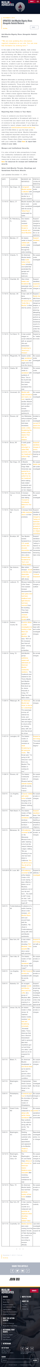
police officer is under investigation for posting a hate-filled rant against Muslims (26, 629)
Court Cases (6, 1337)
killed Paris (26, 211)
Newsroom (7, 1343)
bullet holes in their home (25, 262)
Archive (5, 28)
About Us (25, 1301)
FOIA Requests (7, 1339)
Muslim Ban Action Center (10, 1326)
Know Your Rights (8, 1335)
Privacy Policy (13, 1364)
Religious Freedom (8, 1304)
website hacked (26, 784)
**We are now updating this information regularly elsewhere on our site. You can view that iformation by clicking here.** (19, 43)
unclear (35, 1111)
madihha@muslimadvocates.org (23, 128)
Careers (24, 1306)
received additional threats (24, 617)
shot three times (26, 1067)
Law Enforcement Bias (9, 1307)
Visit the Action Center (8, 1319)
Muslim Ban (6, 1302)
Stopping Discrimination (9, 1314)
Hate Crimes (6, 1299)
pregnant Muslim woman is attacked (26, 189)
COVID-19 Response (8, 1323)
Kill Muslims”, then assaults (26, 946)
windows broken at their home (26, 1194)
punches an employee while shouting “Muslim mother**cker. (26, 1216)
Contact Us (25, 1309)
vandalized (25, 373)
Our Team (24, 1304)
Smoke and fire (26, 1224)
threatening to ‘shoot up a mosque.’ (26, 350)
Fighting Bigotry (7, 1309)
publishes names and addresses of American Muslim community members (25, 665)
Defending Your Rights (8, 1330)
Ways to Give (26, 1296)
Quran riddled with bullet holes (26, 796)
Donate (32, 1)
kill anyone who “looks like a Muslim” (26, 303)
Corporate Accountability (10, 1312)
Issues (5, 1296)
